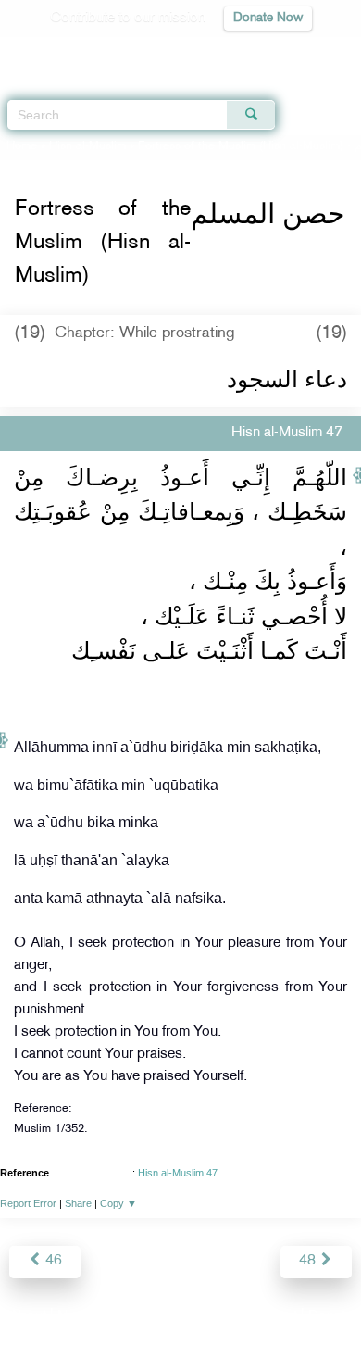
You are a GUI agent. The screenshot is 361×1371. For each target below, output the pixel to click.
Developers (202, 1317)
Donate (330, 1317)
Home (21, 146)
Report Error (28, 1203)
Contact (272, 1317)
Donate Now (268, 18)
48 (309, 1261)
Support (130, 1317)
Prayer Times (232, 51)
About (27, 1317)
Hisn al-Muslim (87, 146)
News (75, 1317)
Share (78, 1203)
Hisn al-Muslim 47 (178, 1172)
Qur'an (88, 51)
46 (52, 1261)
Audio (307, 51)
